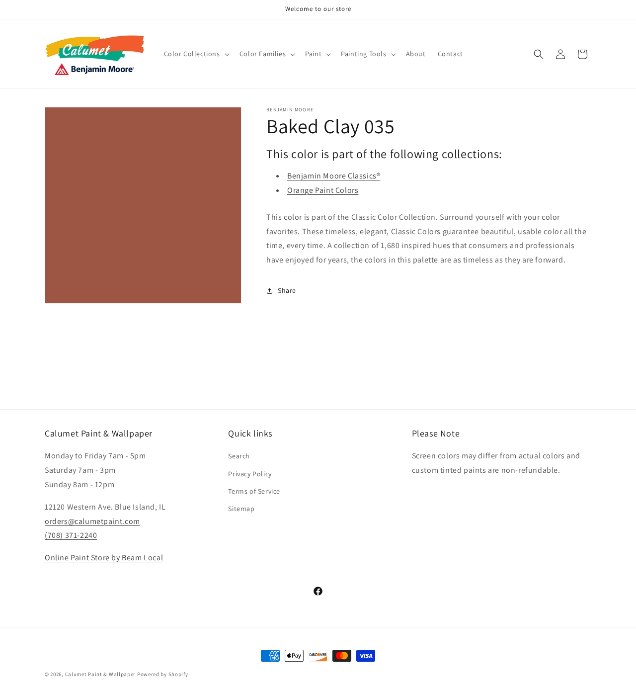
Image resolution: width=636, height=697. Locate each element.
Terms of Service (254, 491)
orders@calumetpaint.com (92, 521)
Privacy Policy (249, 473)
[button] (196, 53)
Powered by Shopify (162, 674)
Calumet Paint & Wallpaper (100, 674)
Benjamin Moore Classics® (333, 176)
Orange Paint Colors (322, 190)
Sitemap (241, 508)
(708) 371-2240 (71, 535)
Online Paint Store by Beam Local (104, 557)
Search (239, 455)
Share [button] (287, 290)
